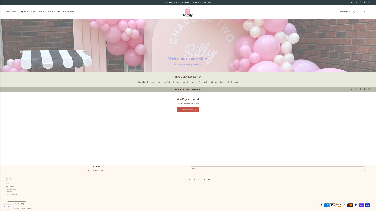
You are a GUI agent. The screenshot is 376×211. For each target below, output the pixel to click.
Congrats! (202, 82)
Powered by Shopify (27, 208)
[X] (356, 2)
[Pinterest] (365, 2)
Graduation (180, 82)
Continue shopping (188, 110)
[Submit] (368, 168)
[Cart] (369, 11)
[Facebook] (352, 2)
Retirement (233, 82)
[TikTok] (369, 2)
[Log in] (365, 11)
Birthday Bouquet (146, 82)
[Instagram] (360, 2)
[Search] (360, 11)
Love (192, 82)
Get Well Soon (217, 82)
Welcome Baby (164, 82)
